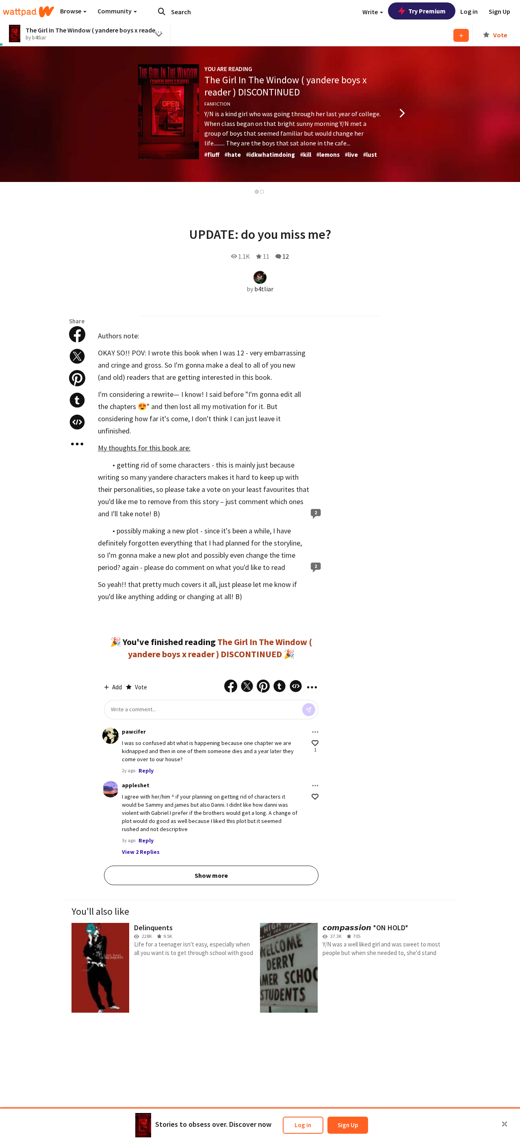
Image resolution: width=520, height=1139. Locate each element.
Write (370, 12)
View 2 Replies (141, 851)
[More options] (315, 732)
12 (285, 256)
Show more (211, 875)
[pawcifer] (110, 736)
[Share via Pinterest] (77, 378)
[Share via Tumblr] (77, 400)
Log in (303, 1125)
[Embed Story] (77, 422)
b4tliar (263, 289)
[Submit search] (161, 11)
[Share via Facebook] (77, 334)
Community (115, 11)
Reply (146, 770)
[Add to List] (461, 35)
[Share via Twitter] (77, 356)
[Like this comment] (315, 743)
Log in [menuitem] (469, 11)
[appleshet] (110, 789)
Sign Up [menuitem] (499, 11)
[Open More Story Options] (77, 444)
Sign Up (348, 1125)
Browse (71, 11)
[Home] (28, 12)
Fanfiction (217, 104)
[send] (308, 709)
